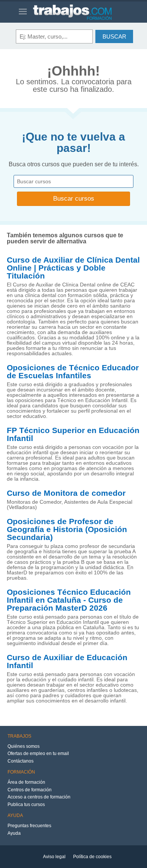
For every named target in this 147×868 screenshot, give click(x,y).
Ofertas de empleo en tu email (38, 753)
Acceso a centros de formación (39, 797)
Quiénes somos (24, 746)
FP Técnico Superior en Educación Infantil (73, 434)
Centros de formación (30, 789)
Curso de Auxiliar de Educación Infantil (67, 661)
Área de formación (26, 782)
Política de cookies (92, 856)
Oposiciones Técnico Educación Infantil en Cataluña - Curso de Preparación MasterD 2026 (69, 600)
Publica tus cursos (26, 804)
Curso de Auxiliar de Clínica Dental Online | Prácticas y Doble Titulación (73, 268)
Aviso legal (54, 856)
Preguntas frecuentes (29, 825)
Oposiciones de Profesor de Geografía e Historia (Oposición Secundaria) (67, 529)
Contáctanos (21, 761)
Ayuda (14, 833)
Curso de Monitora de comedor (66, 493)
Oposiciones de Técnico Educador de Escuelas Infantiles (73, 372)
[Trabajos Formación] (80, 12)
